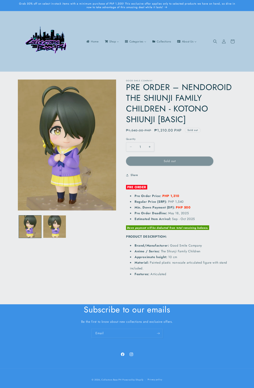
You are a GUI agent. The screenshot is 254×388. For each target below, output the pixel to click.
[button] (215, 41)
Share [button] (134, 175)
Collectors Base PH (111, 379)
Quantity (131, 139)
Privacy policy (155, 379)
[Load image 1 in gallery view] (30, 226)
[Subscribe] (158, 333)
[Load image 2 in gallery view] (54, 226)
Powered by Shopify (132, 379)
